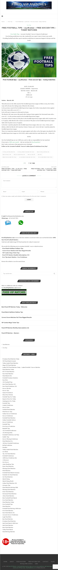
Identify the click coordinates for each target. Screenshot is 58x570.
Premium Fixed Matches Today (11, 359)
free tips (40, 154)
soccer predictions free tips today (27, 157)
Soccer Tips (6, 390)
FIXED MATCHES (21, 561)
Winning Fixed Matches (9, 468)
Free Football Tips (8, 504)
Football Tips (6, 403)
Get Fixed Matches (8, 477)
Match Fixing (6, 479)
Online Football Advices (9, 420)
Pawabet (5, 447)
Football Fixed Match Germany (11, 472)
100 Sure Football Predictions (11, 443)
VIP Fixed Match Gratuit (9, 361)
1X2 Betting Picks (7, 432)
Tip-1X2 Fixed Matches (9, 454)
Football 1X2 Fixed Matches (10, 475)
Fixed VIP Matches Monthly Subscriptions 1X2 (15, 328)
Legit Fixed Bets (7, 517)
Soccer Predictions (8, 416)
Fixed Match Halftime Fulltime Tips (12, 312)
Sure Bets (5, 380)
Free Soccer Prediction (9, 426)
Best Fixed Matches (8, 527)
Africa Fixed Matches (8, 496)
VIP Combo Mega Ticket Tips (10, 322)
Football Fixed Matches (9, 418)
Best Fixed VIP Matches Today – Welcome (14, 307)
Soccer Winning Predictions (10, 439)
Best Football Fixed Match (10, 498)
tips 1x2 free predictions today (45, 157)
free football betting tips (43, 151)
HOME (5, 561)
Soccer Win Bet (7, 388)
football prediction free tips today (25, 151)
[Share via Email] (33, 163)
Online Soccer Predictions (10, 414)
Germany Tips (6, 485)
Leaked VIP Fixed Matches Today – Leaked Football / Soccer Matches (21, 367)
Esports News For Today (9, 399)
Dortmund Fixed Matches (9, 494)
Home (3, 21)
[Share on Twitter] (30, 163)
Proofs (53, 561)
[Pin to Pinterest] (32, 163)
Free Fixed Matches (8, 500)
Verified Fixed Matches (9, 409)
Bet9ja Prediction (7, 445)
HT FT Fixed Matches (8, 371)
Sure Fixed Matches (8, 373)
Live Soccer (6, 462)
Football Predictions (8, 456)
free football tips (7, 154)
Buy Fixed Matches (8, 519)
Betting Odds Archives (26, 563)
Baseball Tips (6, 428)
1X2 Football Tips (7, 382)
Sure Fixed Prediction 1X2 (10, 386)
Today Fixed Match (8, 529)
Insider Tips (6, 437)
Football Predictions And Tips (11, 435)
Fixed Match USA (7, 376)
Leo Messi (5, 451)
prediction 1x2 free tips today (9, 157)
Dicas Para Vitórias (8, 395)
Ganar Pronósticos (8, 392)
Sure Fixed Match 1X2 (8, 513)
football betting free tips (9, 151)
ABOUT (12, 561)
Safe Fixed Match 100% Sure (10, 523)
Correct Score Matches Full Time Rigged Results (17, 317)
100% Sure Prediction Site (10, 458)
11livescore (6, 460)
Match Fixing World (8, 481)
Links (36, 563)
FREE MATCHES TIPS (34, 561)
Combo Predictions (8, 405)
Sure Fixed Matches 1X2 (9, 384)
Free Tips (10, 21)
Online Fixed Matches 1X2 (10, 483)
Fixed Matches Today (8, 369)
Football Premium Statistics (10, 378)
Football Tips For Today (9, 397)
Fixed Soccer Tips (7, 411)
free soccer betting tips (19, 154)
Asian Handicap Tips (8, 464)
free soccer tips (31, 154)
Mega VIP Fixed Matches (9, 365)
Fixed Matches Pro (8, 441)
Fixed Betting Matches (9, 531)
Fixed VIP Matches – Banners (10, 333)
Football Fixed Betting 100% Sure (12, 508)
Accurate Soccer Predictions (10, 515)
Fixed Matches (6, 344)
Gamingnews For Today (9, 401)
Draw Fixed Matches (8, 466)
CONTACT (45, 561)
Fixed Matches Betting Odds (10, 487)
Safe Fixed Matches (8, 525)
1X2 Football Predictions (9, 430)
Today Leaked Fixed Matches (10, 363)
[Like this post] (26, 163)
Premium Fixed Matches (9, 521)
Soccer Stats (6, 407)
